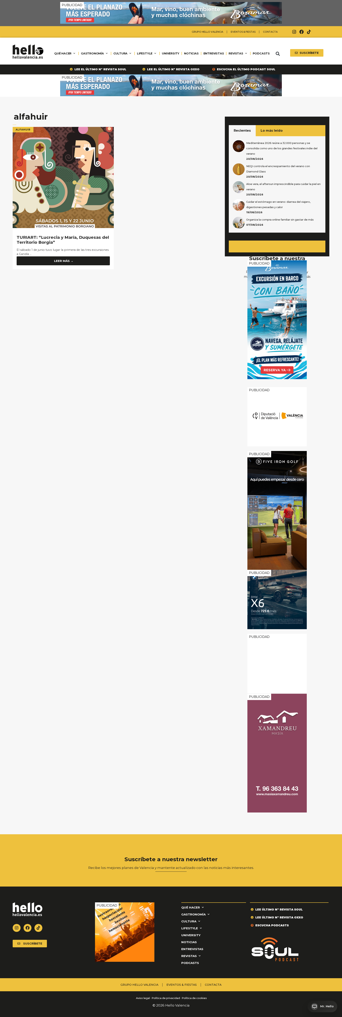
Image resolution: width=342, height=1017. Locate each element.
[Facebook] (301, 32)
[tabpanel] (277, 184)
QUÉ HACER (62, 53)
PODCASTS (261, 53)
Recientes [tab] (242, 130)
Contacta (270, 31)
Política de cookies (194, 998)
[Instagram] (294, 32)
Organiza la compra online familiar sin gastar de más (280, 219)
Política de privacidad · (166, 998)
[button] (277, 54)
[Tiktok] (309, 32)
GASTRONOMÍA (92, 53)
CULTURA (120, 53)
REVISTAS (236, 53)
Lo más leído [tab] (272, 130)
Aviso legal (142, 998)
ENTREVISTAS (213, 53)
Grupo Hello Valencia (207, 31)
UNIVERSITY (170, 53)
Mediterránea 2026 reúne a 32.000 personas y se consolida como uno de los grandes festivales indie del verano (281, 148)
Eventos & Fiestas (243, 31)
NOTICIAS (191, 53)
